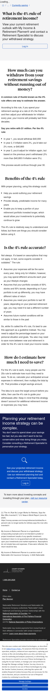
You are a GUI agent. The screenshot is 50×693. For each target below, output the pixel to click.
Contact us (16, 590)
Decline (25, 689)
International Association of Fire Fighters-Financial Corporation (22, 617)
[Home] (3, 5)
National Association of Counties (15, 613)
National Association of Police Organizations (26, 622)
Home (5, 590)
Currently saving (20, 5)
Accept (25, 685)
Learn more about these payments (22, 633)
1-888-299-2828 (9, 579)
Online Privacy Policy (13, 649)
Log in (25, 46)
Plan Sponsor (8, 599)
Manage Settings (25, 681)
